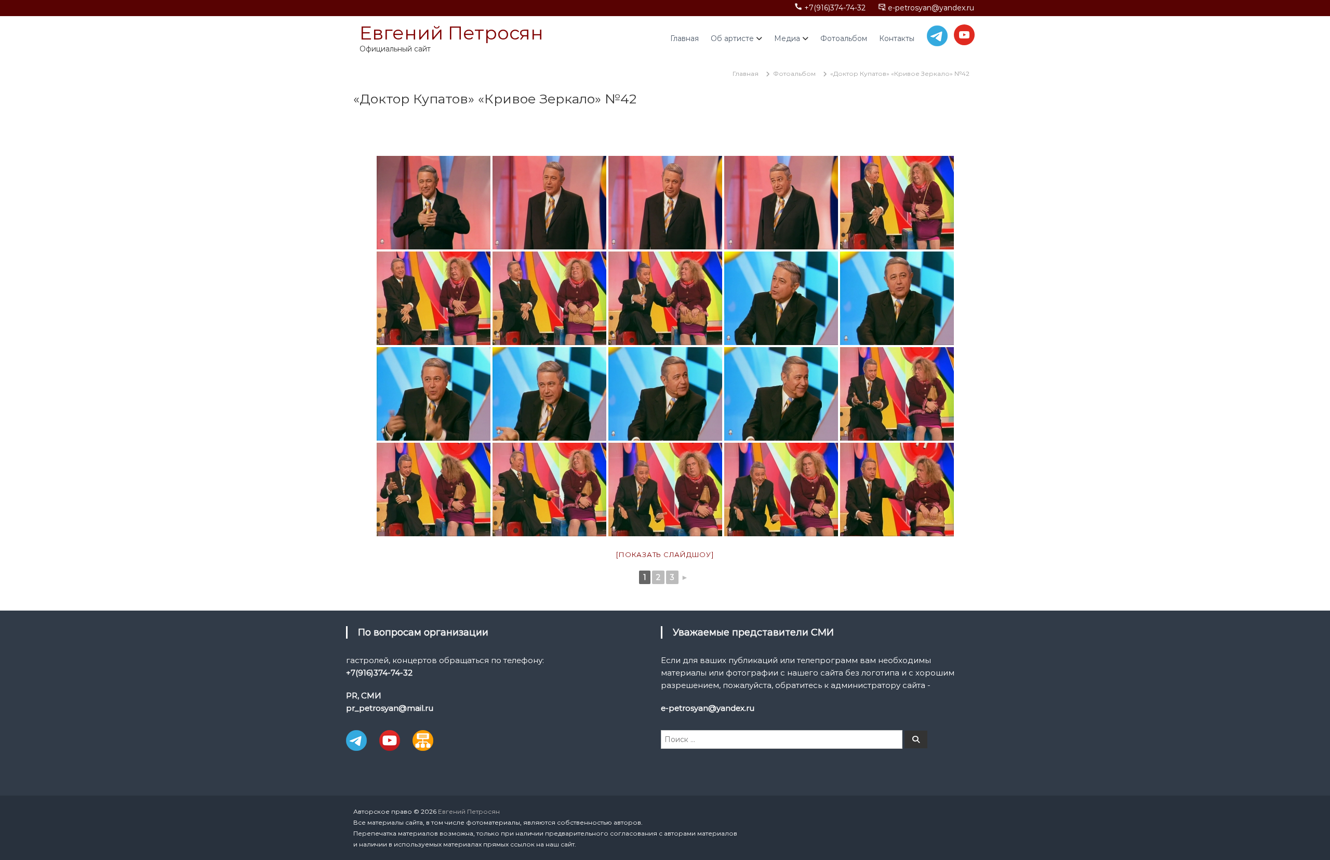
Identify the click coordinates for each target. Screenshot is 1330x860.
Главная (684, 38)
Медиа (787, 38)
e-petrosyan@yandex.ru (931, 7)
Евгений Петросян (451, 32)
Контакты (896, 38)
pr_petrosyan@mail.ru (389, 708)
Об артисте (732, 38)
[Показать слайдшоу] (664, 554)
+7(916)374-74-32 (835, 7)
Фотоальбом (843, 38)
